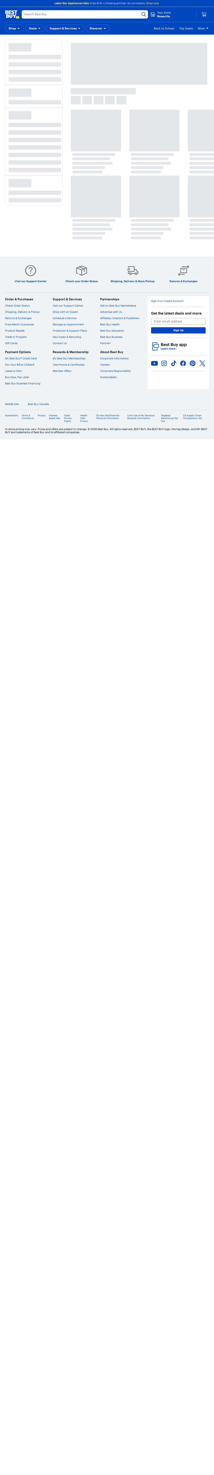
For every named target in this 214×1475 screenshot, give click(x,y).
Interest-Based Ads (54, 417)
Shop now (152, 3)
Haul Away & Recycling (67, 337)
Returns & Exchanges (18, 318)
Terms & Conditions (28, 417)
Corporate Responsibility (115, 371)
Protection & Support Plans (70, 330)
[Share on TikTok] (173, 363)
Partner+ (105, 343)
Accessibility (11, 415)
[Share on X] (202, 363)
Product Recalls (14, 330)
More (201, 28)
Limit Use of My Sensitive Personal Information (140, 417)
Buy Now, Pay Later (17, 377)
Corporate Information (114, 358)
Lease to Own (13, 371)
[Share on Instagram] (164, 363)
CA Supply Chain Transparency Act (192, 417)
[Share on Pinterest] (192, 363)
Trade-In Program (16, 337)
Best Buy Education (112, 330)
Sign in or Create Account (167, 301)
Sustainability (108, 377)
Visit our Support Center (68, 305)
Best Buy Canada (38, 404)
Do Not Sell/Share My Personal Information (108, 417)
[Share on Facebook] (183, 363)
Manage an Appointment (68, 324)
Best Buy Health (110, 324)
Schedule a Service (64, 318)
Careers (105, 364)
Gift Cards (11, 343)
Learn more (169, 348)
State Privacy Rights (68, 418)
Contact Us (60, 343)
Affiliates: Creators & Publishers (119, 318)
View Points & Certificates (68, 364)
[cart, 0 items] (203, 14)
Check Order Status (17, 305)
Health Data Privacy (84, 418)
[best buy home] (12, 14)
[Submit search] (144, 14)
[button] (14, 28)
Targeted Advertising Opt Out (169, 418)
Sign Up (178, 330)
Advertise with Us (111, 311)
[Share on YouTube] (154, 363)
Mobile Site (12, 404)
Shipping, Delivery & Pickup (22, 311)
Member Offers (62, 371)
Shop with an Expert (65, 311)
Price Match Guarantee (19, 324)
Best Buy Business (111, 337)
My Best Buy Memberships (69, 358)
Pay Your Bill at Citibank (19, 364)
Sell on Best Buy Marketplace (118, 305)
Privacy (42, 415)
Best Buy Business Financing (22, 383)
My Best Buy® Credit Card (21, 358)
